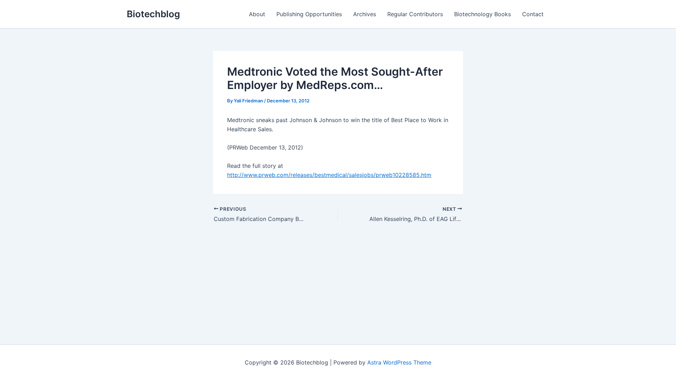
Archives (364, 14)
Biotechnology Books (482, 14)
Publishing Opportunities (309, 14)
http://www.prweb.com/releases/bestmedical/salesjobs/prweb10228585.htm (329, 174)
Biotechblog (153, 13)
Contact (533, 14)
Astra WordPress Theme (399, 362)
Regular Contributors (415, 14)
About (257, 14)
